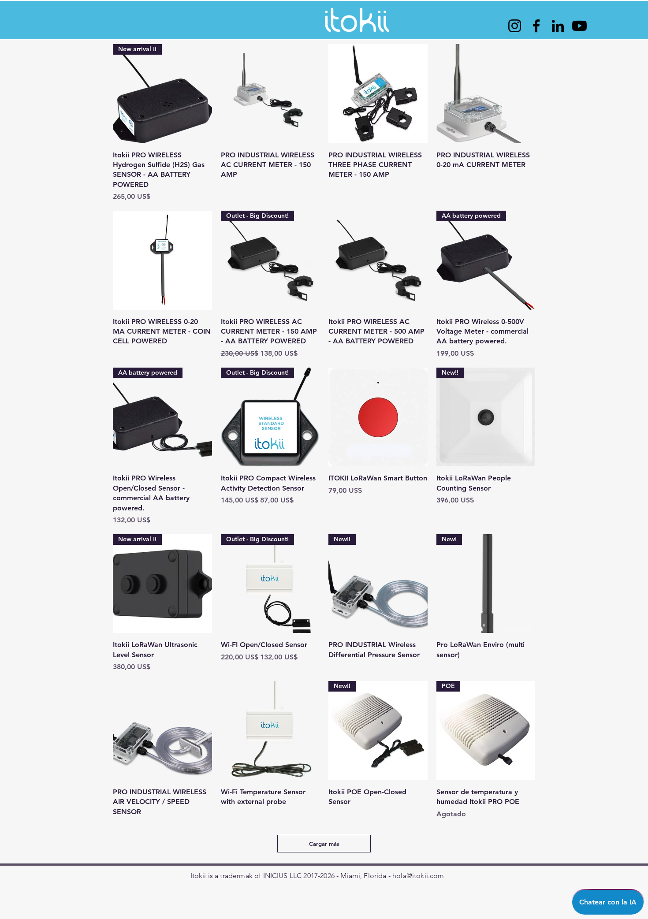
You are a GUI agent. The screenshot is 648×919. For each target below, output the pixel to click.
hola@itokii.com (418, 875)
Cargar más (324, 843)
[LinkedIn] (557, 25)
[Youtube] (579, 25)
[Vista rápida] (270, 93)
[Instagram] (514, 25)
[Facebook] (536, 25)
